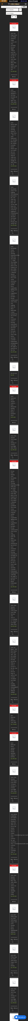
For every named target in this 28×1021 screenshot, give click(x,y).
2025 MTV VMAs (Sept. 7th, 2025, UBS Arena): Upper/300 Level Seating (14, 960)
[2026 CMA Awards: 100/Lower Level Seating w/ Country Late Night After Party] (14, 429)
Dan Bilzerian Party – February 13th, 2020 (13, 719)
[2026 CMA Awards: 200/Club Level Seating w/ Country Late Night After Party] (14, 982)
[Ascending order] (20, 9)
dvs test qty (14, 373)
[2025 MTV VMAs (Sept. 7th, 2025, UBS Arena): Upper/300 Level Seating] (14, 949)
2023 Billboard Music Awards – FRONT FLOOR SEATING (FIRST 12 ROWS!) (13, 750)
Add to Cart (12, 172)
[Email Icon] (25, 4)
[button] (20, 1017)
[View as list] (15, 16)
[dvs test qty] (14, 367)
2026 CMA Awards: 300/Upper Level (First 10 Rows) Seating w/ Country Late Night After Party (14, 784)
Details (14, 76)
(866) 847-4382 (24, 1)
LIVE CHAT (4, 1)
